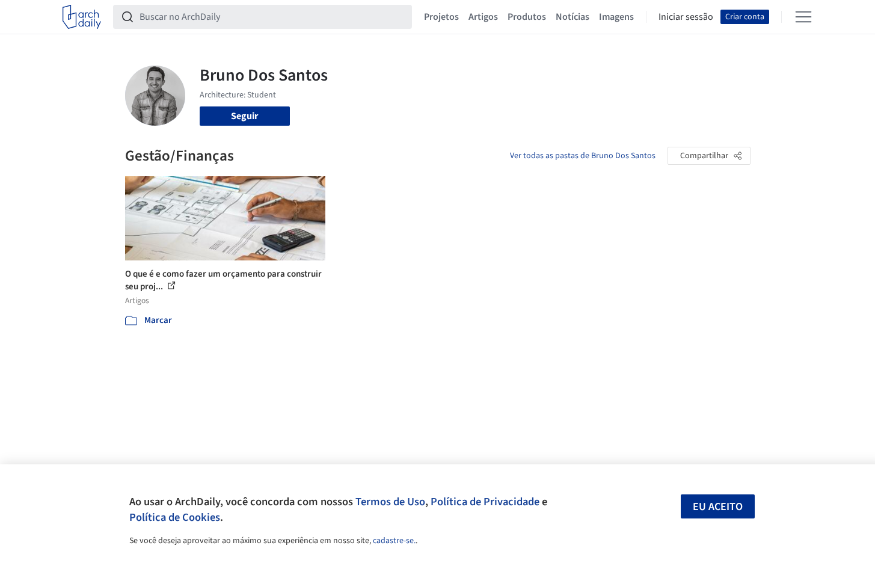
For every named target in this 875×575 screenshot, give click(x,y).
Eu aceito (718, 506)
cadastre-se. (394, 541)
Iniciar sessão (686, 16)
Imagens (616, 16)
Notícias (572, 16)
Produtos (527, 16)
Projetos (441, 16)
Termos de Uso (390, 501)
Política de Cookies (174, 517)
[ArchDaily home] (82, 17)
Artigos (483, 16)
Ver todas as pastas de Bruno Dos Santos (582, 156)
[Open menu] (803, 16)
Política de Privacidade (485, 501)
